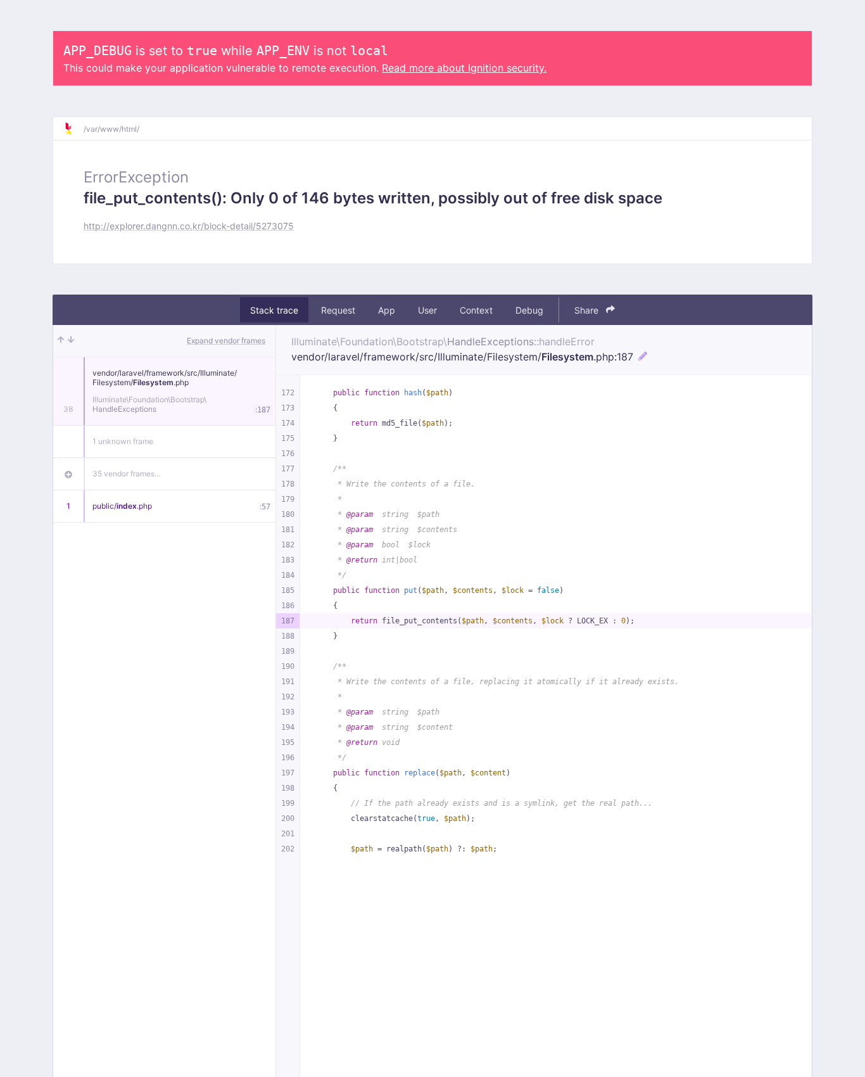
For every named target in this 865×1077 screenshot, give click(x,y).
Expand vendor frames (226, 340)
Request (338, 310)
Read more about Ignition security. (464, 67)
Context (476, 310)
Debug (529, 310)
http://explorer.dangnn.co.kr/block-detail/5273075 (189, 225)
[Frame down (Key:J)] (71, 341)
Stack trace (274, 310)
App (386, 310)
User (427, 310)
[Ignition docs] (73, 128)
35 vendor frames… (126, 473)
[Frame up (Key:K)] (61, 341)
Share (587, 310)
